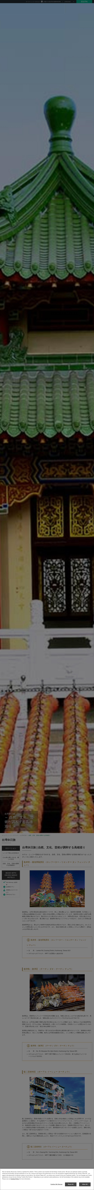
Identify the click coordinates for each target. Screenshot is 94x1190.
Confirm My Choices (56, 1184)
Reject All (70, 1184)
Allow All (84, 1184)
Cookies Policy (15, 1179)
